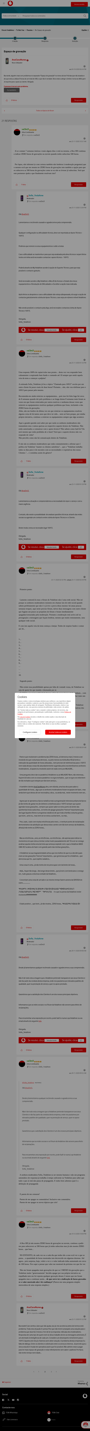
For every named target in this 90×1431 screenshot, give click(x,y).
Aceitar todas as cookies (58, 732)
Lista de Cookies (25, 717)
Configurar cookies (30, 732)
